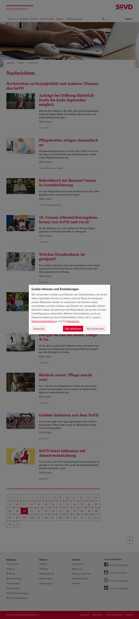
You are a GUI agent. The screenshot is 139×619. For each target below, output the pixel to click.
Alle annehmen (95, 328)
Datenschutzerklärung (44, 321)
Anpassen (39, 328)
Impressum (73, 321)
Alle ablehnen (73, 328)
